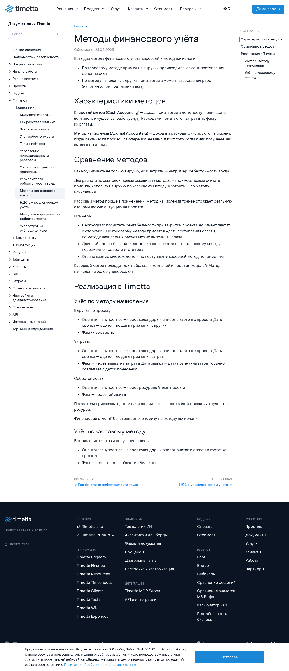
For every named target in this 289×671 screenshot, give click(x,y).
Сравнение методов (257, 46)
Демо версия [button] (268, 9)
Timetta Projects (91, 557)
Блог (201, 557)
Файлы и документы (143, 543)
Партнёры (254, 569)
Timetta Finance (91, 565)
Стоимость (164, 9)
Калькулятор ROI (212, 605)
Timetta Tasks (89, 599)
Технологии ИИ (138, 526)
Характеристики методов (261, 39)
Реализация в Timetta (258, 54)
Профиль (253, 526)
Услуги (116, 9)
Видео (203, 565)
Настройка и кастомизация (149, 569)
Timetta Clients (90, 591)
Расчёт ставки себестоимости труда (107, 485)
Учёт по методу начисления (257, 63)
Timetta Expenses (92, 616)
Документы (255, 535)
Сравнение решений (216, 582)
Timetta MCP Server (142, 591)
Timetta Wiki (87, 608)
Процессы (134, 552)
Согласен (229, 657)
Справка (205, 526)
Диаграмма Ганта (141, 560)
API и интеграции (140, 599)
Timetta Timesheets (94, 582)
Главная (80, 26)
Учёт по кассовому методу (260, 75)
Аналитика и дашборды (146, 535)
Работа (251, 560)
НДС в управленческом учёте (204, 485)
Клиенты (253, 552)
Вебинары (206, 574)
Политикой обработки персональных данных (100, 665)
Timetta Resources (93, 574)
